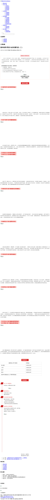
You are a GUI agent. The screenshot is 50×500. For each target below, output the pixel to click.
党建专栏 (5, 25)
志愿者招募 (7, 31)
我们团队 (7, 9)
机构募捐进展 (8, 23)
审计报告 (7, 17)
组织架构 (7, 8)
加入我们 (5, 29)
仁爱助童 (7, 12)
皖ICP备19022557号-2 (8, 496)
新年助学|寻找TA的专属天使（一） (14, 459)
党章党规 (7, 26)
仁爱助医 (7, 14)
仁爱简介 (7, 5)
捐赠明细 (7, 20)
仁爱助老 (7, 13)
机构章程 (7, 7)
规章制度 (7, 21)
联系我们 (5, 469)
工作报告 (7, 18)
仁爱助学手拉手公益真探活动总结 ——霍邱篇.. (17, 457)
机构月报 (7, 22)
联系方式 (7, 30)
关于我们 (5, 465)
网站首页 (5, 3)
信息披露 (5, 16)
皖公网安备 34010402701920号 (7, 497)
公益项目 (5, 11)
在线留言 (5, 468)
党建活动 (7, 27)
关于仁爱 (5, 4)
